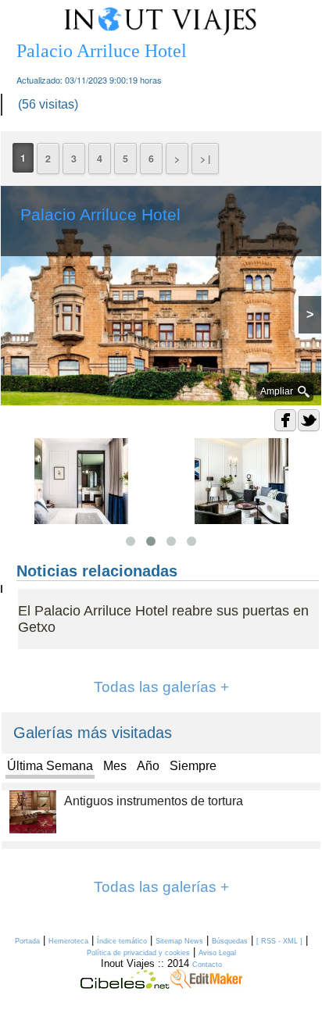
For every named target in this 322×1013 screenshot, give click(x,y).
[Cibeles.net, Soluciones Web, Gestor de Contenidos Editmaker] (125, 985)
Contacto (207, 964)
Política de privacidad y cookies (138, 953)
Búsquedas (230, 941)
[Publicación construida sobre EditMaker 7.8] (206, 985)
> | (205, 159)
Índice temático (122, 941)
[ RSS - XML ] (279, 941)
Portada (27, 941)
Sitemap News (179, 941)
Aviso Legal (217, 953)
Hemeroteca (68, 941)
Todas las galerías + (161, 687)
